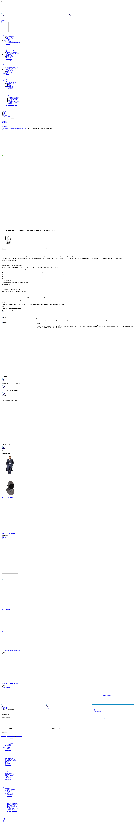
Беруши (9, 85)
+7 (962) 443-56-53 (4, 122)
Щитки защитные (11, 87)
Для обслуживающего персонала (12, 67)
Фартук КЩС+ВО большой (8, 533)
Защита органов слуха (10, 83)
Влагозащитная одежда (9, 753)
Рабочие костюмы (9, 38)
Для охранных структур (10, 65)
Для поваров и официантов (11, 68)
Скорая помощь (9, 59)
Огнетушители (11, 108)
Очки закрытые (11, 88)
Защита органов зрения (10, 86)
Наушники (10, 84)
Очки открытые (11, 89)
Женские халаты (9, 62)
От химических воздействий (13, 98)
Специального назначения (13, 102)
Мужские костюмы (9, 56)
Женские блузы (9, 60)
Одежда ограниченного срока (11, 52)
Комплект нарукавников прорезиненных (11, 650)
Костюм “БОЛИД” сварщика (8, 609)
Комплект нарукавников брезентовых (10, 631)
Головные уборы (9, 37)
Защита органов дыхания (9, 798)
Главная (3, 128)
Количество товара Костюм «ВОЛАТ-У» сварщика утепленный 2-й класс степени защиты (19, 248)
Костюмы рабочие (9, 41)
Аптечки (9, 107)
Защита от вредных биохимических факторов (14, 50)
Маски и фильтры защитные (13, 93)
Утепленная (8, 75)
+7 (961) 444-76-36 (4, 126)
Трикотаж (8, 39)
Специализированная (10, 79)
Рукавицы (10, 103)
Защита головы (9, 81)
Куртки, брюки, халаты (10, 36)
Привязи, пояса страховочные (13, 106)
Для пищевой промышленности (14, 101)
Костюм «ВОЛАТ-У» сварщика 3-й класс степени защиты (12, 153)
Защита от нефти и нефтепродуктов (12, 53)
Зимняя (7, 71)
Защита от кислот (9, 48)
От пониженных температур (13, 95)
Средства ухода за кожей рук (13, 104)
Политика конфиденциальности (98, 716)
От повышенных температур (13, 96)
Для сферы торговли (10, 66)
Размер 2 (3, 241)
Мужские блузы (9, 57)
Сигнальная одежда (9, 47)
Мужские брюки (9, 58)
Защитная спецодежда (9, 128)
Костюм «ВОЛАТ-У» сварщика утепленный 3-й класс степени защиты (14, 178)
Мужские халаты (9, 55)
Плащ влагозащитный (7, 475)
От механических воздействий (13, 97)
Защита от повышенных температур (12, 49)
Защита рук (8, 94)
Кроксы (9, 77)
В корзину (4, 249)
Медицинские (10, 100)
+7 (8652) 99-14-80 (4, 121)
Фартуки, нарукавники (10, 51)
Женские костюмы (8, 768)
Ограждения (10, 109)
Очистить (7, 247)
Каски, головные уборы (12, 82)
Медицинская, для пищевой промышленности (13, 783)
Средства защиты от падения (11, 105)
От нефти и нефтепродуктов (13, 99)
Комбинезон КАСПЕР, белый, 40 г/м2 (10, 683)
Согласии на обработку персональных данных (9, 729)
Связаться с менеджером (106, 695)
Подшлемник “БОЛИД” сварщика (10, 497)
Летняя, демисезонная (10, 70)
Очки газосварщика (11, 90)
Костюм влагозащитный (7, 568)
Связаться (3, 331)
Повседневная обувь (9, 78)
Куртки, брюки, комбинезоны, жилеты (13, 42)
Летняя (7, 74)
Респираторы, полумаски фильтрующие (15, 92)
